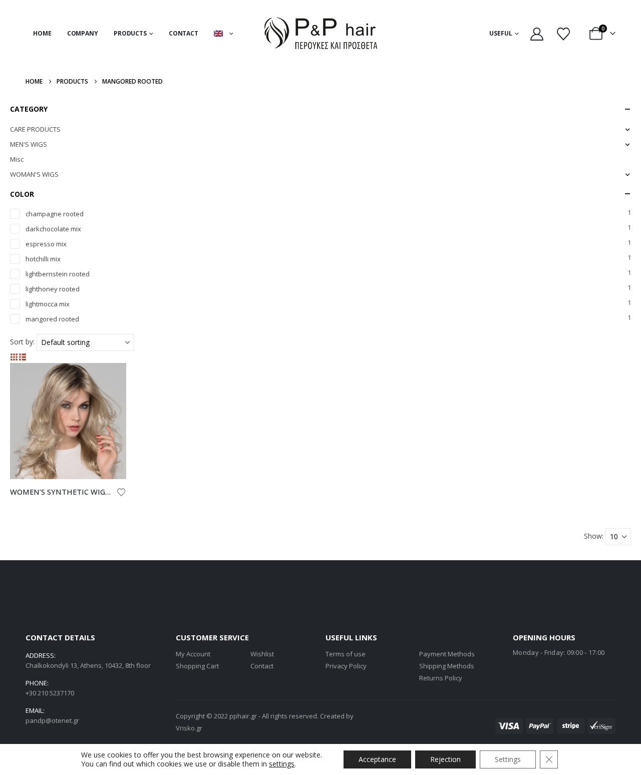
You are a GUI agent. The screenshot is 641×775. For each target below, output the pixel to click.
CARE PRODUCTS (35, 129)
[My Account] (536, 34)
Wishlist (262, 653)
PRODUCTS (130, 33)
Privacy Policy (346, 665)
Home (42, 33)
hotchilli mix (43, 258)
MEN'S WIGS (28, 144)
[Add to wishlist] (121, 491)
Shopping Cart (197, 665)
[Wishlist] (563, 34)
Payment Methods (447, 653)
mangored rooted (52, 318)
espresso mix (46, 243)
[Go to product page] (68, 421)
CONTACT (183, 33)
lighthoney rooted (53, 288)
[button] (14, 356)
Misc (17, 159)
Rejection (445, 759)
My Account (193, 653)
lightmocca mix (48, 303)
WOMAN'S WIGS (34, 174)
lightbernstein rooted (58, 273)
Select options (110, 379)
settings (281, 763)
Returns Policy (440, 677)
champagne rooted (55, 213)
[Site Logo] (320, 33)
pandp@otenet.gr (52, 720)
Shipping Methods (446, 665)
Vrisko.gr (189, 727)
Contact (261, 665)
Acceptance (377, 759)
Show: (593, 536)
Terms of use (346, 653)
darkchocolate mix (53, 228)
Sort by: (22, 341)
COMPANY (82, 33)
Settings (508, 759)
